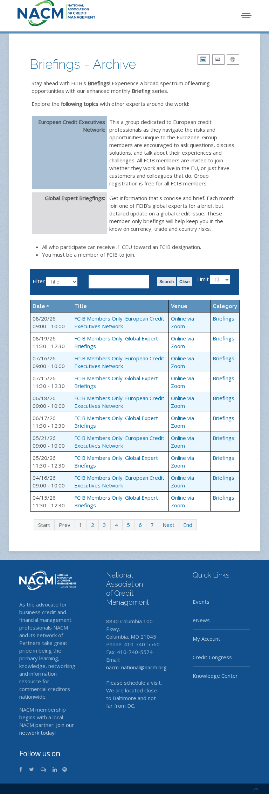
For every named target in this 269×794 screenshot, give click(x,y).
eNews (201, 620)
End (187, 524)
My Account (206, 638)
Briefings (223, 318)
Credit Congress (212, 657)
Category (225, 306)
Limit (203, 278)
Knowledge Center (215, 675)
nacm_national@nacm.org (136, 667)
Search (166, 281)
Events (201, 601)
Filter (39, 281)
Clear (184, 281)
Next (168, 524)
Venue (179, 306)
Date (39, 306)
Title (80, 306)
